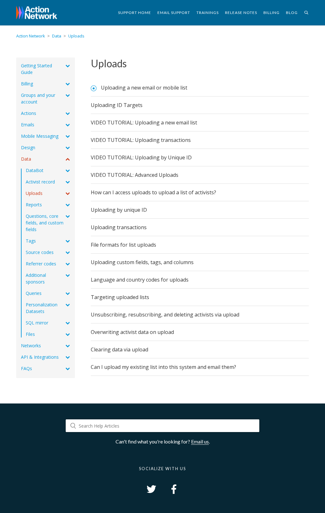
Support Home (134, 12)
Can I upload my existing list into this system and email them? (163, 366)
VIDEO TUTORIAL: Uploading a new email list (144, 122)
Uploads (76, 36)
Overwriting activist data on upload (132, 332)
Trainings (207, 12)
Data (56, 36)
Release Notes (241, 12)
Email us (200, 441)
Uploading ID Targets (117, 105)
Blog (292, 12)
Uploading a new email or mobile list (144, 87)
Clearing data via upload (119, 349)
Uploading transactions (119, 227)
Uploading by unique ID (119, 209)
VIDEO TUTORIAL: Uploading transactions (141, 140)
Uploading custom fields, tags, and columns (142, 262)
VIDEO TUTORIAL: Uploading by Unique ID (141, 157)
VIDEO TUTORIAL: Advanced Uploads (134, 174)
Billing (271, 12)
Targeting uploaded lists (120, 297)
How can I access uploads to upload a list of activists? (153, 192)
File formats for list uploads (123, 244)
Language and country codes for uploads (140, 279)
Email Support (173, 12)
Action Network (30, 36)
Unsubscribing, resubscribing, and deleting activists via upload (165, 314)
